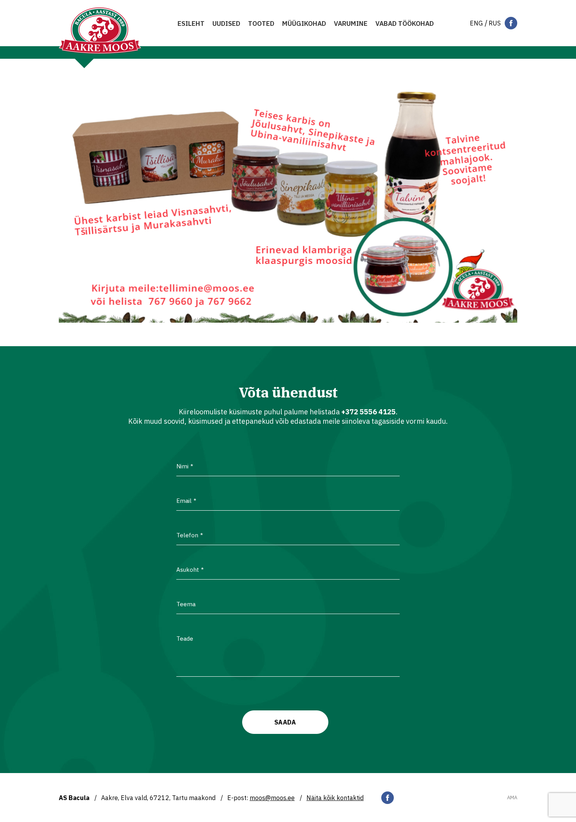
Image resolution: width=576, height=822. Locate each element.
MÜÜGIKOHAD (304, 23)
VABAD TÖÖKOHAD (404, 23)
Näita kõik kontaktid (335, 798)
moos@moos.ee (272, 798)
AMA (512, 797)
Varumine (351, 23)
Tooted (261, 23)
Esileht (191, 23)
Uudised (226, 23)
